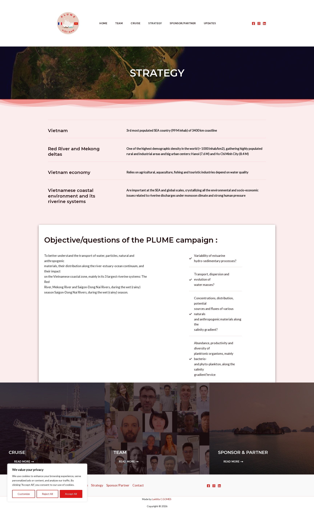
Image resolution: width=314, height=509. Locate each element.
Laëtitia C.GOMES (162, 499)
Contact (138, 485)
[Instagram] (259, 23)
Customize (24, 493)
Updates (210, 23)
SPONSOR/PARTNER (183, 23)
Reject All (47, 493)
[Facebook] (253, 23)
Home (103, 23)
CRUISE (135, 23)
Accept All (71, 493)
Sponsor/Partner (117, 485)
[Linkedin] (264, 23)
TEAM (119, 23)
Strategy (97, 485)
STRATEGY (155, 23)
